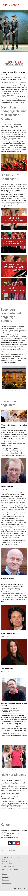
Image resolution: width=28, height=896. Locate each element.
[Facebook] (14, 843)
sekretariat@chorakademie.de (10, 869)
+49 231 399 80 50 (8, 866)
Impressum (5, 877)
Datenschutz (5, 880)
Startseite (4, 850)
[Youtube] (18, 843)
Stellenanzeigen (6, 883)
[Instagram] (10, 843)
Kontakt (4, 874)
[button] (3, 378)
